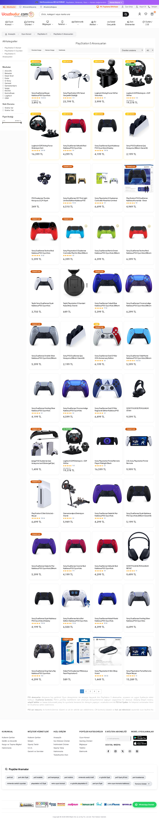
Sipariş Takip (59, 748)
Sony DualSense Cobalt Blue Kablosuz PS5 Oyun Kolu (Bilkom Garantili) (107, 305)
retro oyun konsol (58, 783)
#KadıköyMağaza (50, 7)
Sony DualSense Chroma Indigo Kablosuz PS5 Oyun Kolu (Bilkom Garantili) (138, 305)
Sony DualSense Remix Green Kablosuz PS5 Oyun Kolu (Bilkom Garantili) (107, 252)
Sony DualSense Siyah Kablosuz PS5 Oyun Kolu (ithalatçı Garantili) (107, 147)
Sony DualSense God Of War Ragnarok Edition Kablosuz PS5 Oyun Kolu (107, 410)
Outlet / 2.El (148, 23)
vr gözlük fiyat (104, 777)
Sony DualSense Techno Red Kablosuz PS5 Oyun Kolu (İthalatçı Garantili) (43, 252)
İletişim (154, 7)
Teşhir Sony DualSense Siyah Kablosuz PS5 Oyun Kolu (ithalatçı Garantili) (43, 305)
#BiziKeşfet (11, 7)
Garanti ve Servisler (35, 751)
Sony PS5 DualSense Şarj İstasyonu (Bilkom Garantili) (137, 146)
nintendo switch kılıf (86, 777)
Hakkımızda (6, 748)
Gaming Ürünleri (29, 23)
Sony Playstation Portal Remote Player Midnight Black (107, 462)
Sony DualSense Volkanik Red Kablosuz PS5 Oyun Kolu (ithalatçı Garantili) (74, 147)
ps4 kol (10, 777)
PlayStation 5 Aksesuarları (63, 34)
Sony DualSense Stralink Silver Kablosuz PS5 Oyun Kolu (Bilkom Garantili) (44, 358)
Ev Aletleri (93, 23)
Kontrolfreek (10, 93)
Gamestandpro (11, 86)
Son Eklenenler (130, 23)
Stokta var (9, 108)
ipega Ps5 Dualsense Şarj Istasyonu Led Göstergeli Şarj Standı (43, 463)
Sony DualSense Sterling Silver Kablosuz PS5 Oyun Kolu (43, 409)
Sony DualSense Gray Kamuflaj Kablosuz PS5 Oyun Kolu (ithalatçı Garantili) (44, 673)
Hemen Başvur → (116, 2)
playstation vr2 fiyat (38, 783)
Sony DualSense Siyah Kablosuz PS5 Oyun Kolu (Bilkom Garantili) (138, 514)
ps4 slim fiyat (23, 777)
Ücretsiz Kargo (36, 50)
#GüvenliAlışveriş (29, 7)
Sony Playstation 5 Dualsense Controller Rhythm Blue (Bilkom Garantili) (75, 252)
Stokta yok (9, 110)
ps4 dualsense (138, 777)
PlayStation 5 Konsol (13, 48)
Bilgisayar (46, 24)
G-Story (8, 81)
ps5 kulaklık (38, 777)
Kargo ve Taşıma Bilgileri (12, 744)
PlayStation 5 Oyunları (13, 51)
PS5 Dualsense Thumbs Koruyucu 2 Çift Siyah (41, 199)
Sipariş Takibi (33, 744)
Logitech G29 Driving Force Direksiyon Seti (42, 146)
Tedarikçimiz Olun (61, 755)
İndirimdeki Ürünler (61, 744)
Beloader (8, 73)
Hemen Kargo (49, 50)
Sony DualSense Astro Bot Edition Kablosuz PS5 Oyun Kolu (75, 619)
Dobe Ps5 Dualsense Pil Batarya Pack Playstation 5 (75, 672)
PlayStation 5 (42, 34)
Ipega (7, 88)
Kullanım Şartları (8, 737)
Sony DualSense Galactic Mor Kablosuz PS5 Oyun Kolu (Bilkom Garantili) (44, 568)
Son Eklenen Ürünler (62, 741)
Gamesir (8, 83)
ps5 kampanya (53, 777)
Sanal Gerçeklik (111, 23)
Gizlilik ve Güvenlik (9, 741)
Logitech (8, 96)
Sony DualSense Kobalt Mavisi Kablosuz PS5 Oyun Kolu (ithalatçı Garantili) (106, 620)
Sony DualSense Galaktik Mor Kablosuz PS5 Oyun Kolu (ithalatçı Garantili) (106, 515)
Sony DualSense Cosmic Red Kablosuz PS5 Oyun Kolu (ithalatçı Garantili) (74, 568)
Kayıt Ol (142, 7)
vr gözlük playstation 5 (78, 783)
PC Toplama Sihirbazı (109, 7)
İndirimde (62, 50)
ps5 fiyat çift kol (121, 777)
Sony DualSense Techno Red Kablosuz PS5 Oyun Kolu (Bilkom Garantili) (138, 252)
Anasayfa (11, 34)
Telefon (61, 24)
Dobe (7, 78)
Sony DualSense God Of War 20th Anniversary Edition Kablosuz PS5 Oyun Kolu (106, 358)
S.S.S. (30, 748)
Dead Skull (9, 76)
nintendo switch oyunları (16, 783)
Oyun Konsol (9, 23)
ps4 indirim (68, 777)
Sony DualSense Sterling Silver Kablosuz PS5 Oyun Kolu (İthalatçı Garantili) (138, 620)
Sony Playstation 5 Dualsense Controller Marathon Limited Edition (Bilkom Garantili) (106, 200)
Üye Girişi (129, 7)
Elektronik (78, 21)
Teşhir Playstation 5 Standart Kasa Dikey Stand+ (74, 304)
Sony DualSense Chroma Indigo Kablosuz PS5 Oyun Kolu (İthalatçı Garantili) (75, 410)
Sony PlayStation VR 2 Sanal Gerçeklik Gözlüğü (74, 94)
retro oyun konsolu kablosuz (118, 783)
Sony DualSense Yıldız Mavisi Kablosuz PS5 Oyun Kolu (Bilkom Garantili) (138, 358)
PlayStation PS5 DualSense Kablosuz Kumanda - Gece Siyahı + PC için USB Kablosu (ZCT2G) (137, 201)
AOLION (8, 71)
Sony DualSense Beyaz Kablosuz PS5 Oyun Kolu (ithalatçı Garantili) (41, 95)
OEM (7, 98)
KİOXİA (8, 91)
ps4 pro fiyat (97, 783)
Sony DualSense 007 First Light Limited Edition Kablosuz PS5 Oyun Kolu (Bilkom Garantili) (75, 200)
